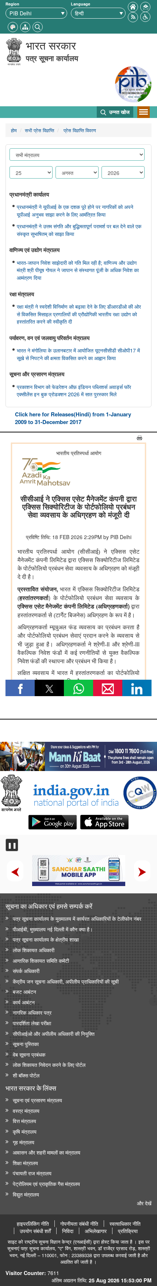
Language (80, 3)
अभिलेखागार (96, 1231)
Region (12, 3)
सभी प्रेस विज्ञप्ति (39, 130)
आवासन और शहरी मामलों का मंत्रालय (46, 1152)
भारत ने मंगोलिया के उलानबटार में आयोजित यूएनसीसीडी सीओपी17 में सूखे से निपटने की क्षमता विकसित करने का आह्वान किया (78, 354)
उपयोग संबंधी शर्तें (35, 1231)
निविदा (67, 1231)
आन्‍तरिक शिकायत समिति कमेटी (41, 960)
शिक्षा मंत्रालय (25, 1163)
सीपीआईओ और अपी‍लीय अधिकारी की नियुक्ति (54, 1033)
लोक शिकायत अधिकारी (33, 950)
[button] (145, 16)
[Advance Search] (38, 26)
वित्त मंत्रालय (24, 1121)
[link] (78, 754)
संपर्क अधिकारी (26, 970)
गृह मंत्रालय (23, 1142)
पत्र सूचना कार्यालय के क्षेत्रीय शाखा (46, 939)
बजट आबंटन (24, 991)
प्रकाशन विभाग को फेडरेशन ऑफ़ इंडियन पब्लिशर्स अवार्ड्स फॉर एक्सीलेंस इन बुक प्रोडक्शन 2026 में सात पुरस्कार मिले (74, 390)
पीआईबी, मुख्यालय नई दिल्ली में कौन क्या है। (53, 929)
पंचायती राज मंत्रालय (32, 1173)
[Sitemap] (25, 26)
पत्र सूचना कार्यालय (52, 58)
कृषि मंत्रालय (25, 1131)
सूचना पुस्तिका (26, 1044)
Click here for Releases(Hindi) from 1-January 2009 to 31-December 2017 (73, 418)
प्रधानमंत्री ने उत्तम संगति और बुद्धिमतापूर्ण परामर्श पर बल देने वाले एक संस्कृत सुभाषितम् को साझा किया (79, 229)
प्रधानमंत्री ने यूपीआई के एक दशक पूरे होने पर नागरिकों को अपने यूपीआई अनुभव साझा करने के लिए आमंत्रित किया (75, 210)
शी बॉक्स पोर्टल (26, 1075)
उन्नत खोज (119, 111)
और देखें (144, 1203)
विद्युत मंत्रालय (26, 1194)
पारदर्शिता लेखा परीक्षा (32, 1023)
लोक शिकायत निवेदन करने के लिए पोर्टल (49, 1064)
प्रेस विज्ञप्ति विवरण (79, 130)
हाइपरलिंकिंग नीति (33, 1223)
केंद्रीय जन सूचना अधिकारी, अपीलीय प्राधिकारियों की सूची (66, 981)
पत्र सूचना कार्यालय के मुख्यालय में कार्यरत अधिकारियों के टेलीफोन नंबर (77, 918)
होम (14, 130)
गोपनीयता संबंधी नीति (79, 1223)
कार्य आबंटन (24, 1002)
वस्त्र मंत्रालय (26, 1110)
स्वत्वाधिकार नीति (125, 1223)
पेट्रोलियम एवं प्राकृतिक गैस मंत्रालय (46, 1183)
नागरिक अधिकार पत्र (32, 1012)
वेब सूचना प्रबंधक (29, 1054)
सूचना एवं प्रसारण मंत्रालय (37, 1100)
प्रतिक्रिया (128, 1231)
